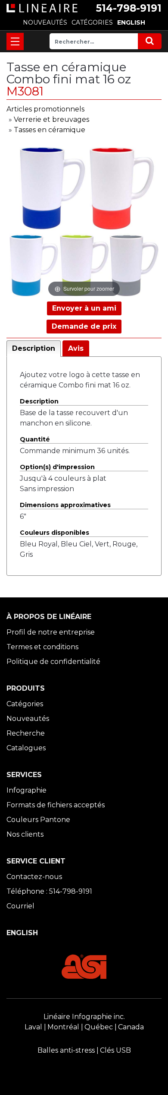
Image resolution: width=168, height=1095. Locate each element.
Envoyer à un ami (84, 308)
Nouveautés (27, 718)
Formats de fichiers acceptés (55, 805)
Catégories (24, 704)
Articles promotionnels (45, 109)
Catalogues (26, 748)
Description (33, 348)
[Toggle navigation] (15, 41)
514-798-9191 (129, 8)
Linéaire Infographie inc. (84, 1016)
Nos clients (25, 834)
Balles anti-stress (66, 1050)
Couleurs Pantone (38, 820)
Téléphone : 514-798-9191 (49, 891)
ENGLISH (131, 22)
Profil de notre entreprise (50, 632)
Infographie (26, 790)
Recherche (25, 733)
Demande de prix (84, 326)
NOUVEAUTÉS (45, 22)
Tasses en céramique (49, 130)
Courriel (20, 906)
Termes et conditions (42, 647)
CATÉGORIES (92, 22)
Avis (76, 348)
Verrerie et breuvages (51, 119)
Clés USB (115, 1050)
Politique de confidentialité (53, 661)
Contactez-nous (34, 877)
